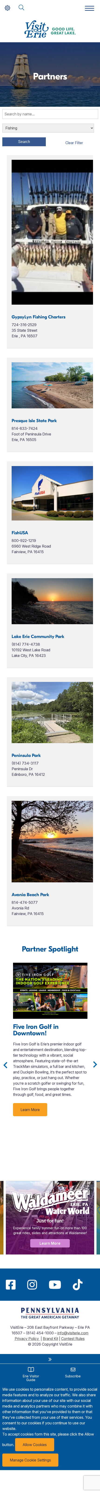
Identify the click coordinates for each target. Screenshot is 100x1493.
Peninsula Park (26, 755)
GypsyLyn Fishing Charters (38, 317)
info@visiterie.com (72, 1333)
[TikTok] (77, 1284)
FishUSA (20, 532)
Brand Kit (50, 1338)
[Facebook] (10, 1284)
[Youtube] (55, 1284)
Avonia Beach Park (30, 894)
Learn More (30, 1109)
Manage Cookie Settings (30, 1460)
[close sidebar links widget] (50, 1359)
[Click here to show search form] (21, 8)
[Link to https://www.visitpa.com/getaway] (50, 1317)
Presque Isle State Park (34, 420)
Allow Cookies (35, 1444)
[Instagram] (32, 1284)
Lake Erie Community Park (38, 636)
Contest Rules (73, 1338)
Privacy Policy (27, 1338)
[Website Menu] (89, 8)
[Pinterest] (94, 1284)
